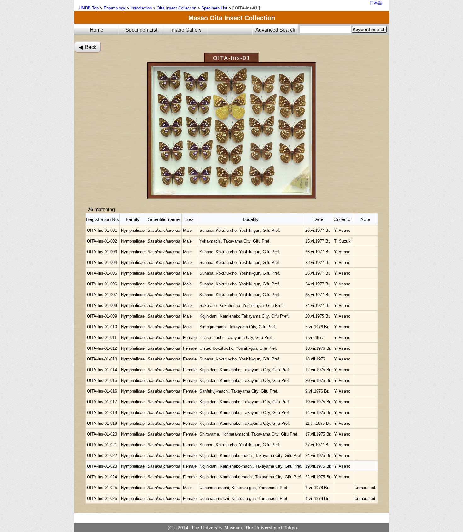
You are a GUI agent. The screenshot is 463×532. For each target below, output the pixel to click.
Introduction (141, 8)
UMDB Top (89, 8)
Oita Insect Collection (176, 8)
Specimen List (214, 8)
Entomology (114, 8)
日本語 (376, 2)
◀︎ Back (87, 47)
